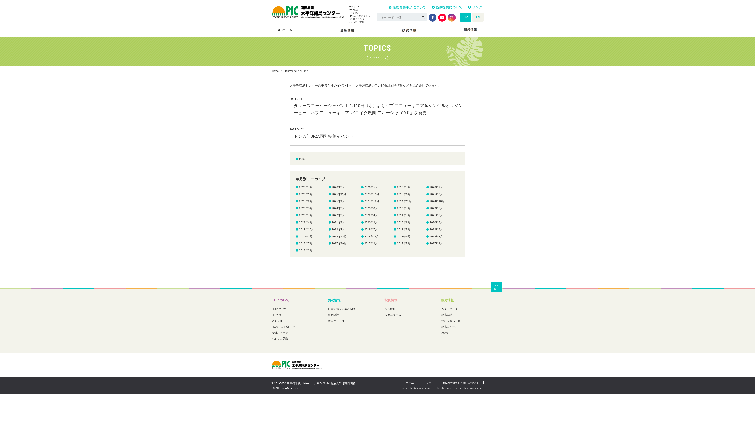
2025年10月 (371, 194)
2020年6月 (436, 222)
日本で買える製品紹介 (341, 308)
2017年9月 (371, 243)
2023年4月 (305, 215)
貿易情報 (334, 300)
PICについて (357, 6)
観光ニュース (449, 326)
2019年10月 (306, 229)
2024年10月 (437, 201)
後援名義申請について (409, 7)
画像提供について (448, 7)
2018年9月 (403, 236)
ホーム (410, 382)
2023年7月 (403, 208)
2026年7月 (305, 187)
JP (466, 17)
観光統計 (446, 314)
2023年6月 (436, 208)
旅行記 (445, 332)
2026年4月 (403, 187)
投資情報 (391, 300)
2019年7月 (371, 229)
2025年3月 (436, 194)
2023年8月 (371, 208)
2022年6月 (338, 215)
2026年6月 (338, 187)
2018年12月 (339, 236)
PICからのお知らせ (360, 16)
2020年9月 (371, 222)
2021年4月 (305, 222)
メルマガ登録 (357, 22)
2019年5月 (403, 229)
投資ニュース (393, 314)
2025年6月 (403, 194)
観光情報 (447, 300)
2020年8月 (403, 222)
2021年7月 (403, 215)
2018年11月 (371, 236)
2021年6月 (436, 215)
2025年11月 (339, 194)
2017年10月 (339, 243)
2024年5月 (305, 208)
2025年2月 (305, 201)
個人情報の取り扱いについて (461, 382)
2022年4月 (371, 215)
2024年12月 (371, 201)
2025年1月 (338, 201)
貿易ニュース (336, 320)
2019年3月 (436, 229)
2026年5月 (371, 187)
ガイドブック (449, 308)
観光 (302, 158)
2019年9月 (338, 229)
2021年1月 (338, 222)
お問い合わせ (357, 19)
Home (275, 70)
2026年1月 (305, 194)
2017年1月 (436, 243)
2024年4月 (338, 208)
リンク (476, 7)
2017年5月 (403, 243)
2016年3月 (305, 250)
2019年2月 (305, 236)
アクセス (355, 12)
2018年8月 (436, 236)
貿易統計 (333, 314)
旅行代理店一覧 (450, 320)
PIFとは (354, 9)
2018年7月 (305, 243)
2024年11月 (404, 201)
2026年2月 (436, 187)
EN (478, 17)
